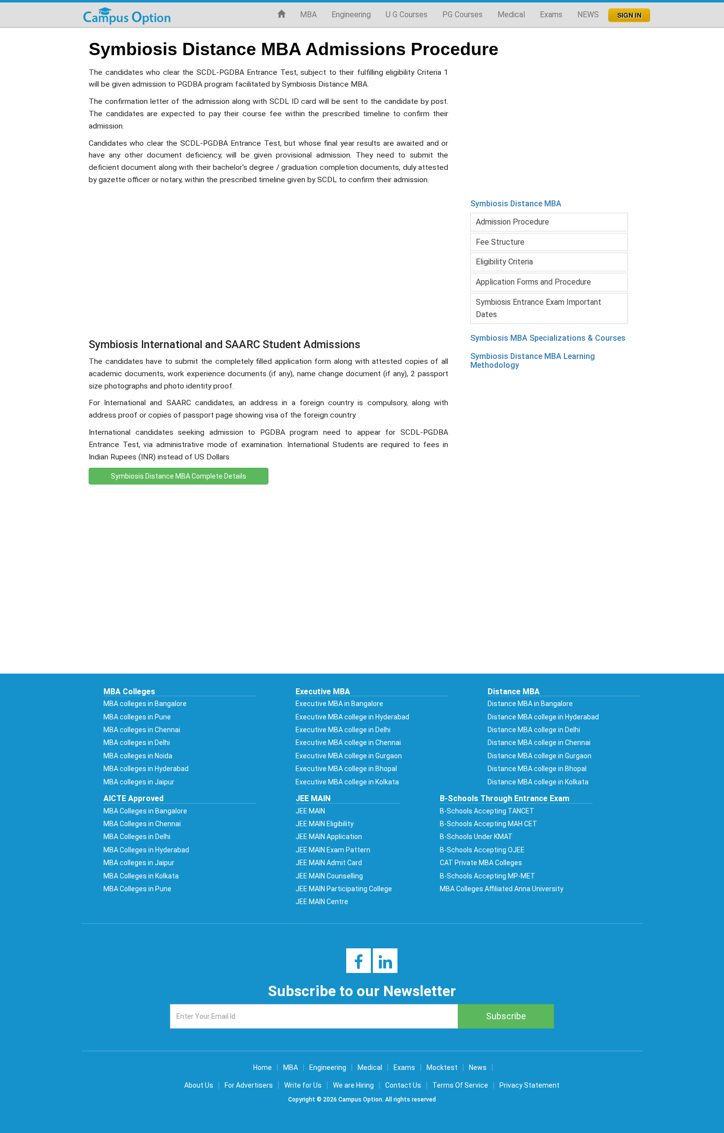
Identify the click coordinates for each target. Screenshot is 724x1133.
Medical (511, 14)
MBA (308, 14)
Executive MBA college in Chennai (348, 742)
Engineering (351, 14)
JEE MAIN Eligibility (325, 824)
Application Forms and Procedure (533, 282)
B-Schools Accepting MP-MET (487, 876)
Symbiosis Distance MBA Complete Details (178, 476)
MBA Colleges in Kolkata (141, 876)
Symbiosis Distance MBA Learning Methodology (532, 361)
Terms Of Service (460, 1085)
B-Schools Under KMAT (476, 837)
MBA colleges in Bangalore (145, 704)
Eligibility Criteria (504, 261)
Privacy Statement (529, 1085)
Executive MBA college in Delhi (343, 730)
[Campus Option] (127, 14)
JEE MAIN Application (329, 837)
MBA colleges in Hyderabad (146, 769)
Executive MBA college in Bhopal (346, 769)
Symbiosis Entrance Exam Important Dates (538, 308)
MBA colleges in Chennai (141, 730)
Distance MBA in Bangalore (530, 704)
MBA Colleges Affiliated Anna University (501, 889)
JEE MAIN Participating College (344, 889)
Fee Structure (500, 242)
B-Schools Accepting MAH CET (488, 824)
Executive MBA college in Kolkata (347, 782)
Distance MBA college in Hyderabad (543, 717)
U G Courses (407, 14)
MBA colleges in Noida (137, 756)
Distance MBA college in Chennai (539, 742)
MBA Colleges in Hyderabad (146, 850)
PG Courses (462, 14)
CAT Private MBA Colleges (481, 863)
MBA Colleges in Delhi (136, 837)
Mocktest (442, 1067)
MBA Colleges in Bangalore (145, 811)
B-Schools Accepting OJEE (482, 850)
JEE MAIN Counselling (329, 876)
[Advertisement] (268, 260)
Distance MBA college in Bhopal (537, 769)
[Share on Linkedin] (385, 965)
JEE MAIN (310, 811)
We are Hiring (353, 1085)
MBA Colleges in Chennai (142, 824)
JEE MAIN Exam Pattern (333, 850)
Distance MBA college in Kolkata (538, 782)
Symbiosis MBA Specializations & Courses (547, 338)
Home (262, 1067)
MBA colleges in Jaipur (138, 782)
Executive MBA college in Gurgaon (349, 756)
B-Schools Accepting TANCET (487, 811)
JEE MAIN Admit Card (329, 863)
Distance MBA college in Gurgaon (540, 756)
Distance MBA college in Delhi (534, 730)
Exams (551, 14)
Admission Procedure (512, 222)
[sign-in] (628, 12)
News (478, 1067)
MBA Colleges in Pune (137, 889)
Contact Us (403, 1085)
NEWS (588, 14)
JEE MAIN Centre (322, 902)
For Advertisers (249, 1085)
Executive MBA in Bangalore (339, 704)
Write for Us (303, 1085)
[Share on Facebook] (358, 965)
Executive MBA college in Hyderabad (352, 717)
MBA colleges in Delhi (136, 742)
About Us (198, 1085)
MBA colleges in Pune (137, 717)
